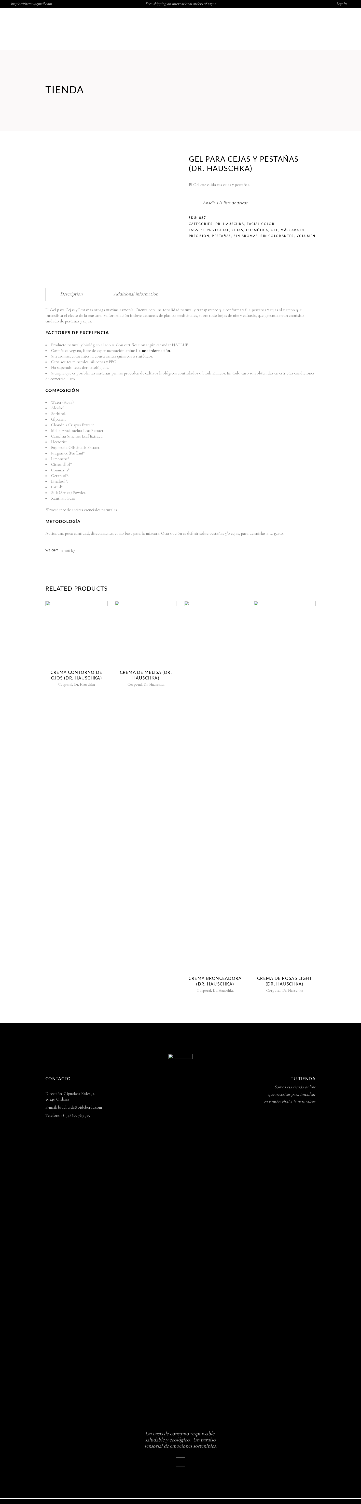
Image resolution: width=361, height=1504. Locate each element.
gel (274, 230)
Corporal (65, 684)
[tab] (71, 294)
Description (71, 294)
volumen (306, 236)
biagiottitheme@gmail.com (31, 3)
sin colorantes (277, 236)
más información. (156, 350)
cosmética (257, 230)
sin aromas (246, 236)
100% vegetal (215, 230)
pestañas (221, 236)
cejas (237, 230)
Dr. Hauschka (229, 224)
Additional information (135, 294)
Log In (341, 3)
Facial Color (261, 224)
